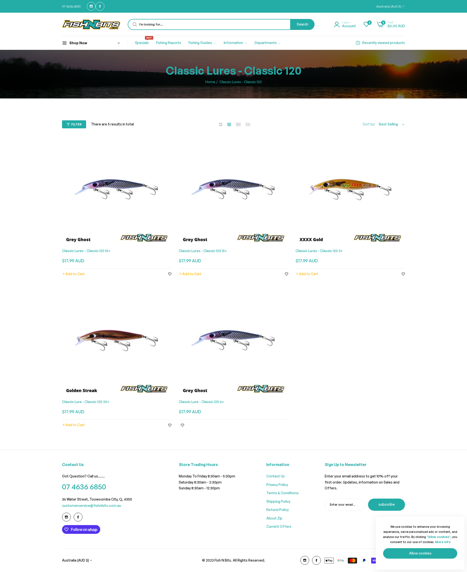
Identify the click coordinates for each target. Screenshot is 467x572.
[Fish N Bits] (91, 24)
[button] (73, 274)
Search (302, 24)
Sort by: (369, 124)
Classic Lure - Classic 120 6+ (201, 402)
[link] (202, 43)
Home (210, 82)
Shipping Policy (278, 501)
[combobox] (221, 24)
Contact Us (275, 476)
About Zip (274, 518)
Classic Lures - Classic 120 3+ (319, 251)
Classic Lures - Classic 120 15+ (203, 251)
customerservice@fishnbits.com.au (91, 505)
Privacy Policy (277, 485)
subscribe (386, 504)
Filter (76, 124)
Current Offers (278, 526)
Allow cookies (420, 553)
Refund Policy (277, 510)
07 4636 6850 (84, 486)
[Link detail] (91, 6)
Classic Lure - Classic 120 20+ (85, 402)
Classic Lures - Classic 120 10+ (86, 251)
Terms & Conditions (282, 493)
